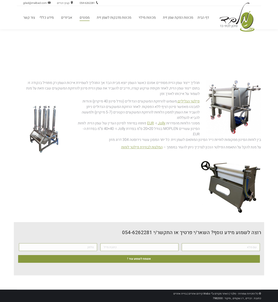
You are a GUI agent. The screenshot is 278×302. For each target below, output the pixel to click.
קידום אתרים (195, 293)
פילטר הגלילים (188, 101)
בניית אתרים (180, 293)
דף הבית (144, 53)
